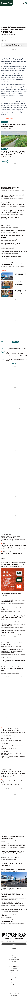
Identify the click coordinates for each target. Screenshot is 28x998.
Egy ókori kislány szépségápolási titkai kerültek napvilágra (19, 283)
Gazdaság (4, 121)
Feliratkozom (14, 944)
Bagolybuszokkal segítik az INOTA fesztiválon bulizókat (20, 274)
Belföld (5, 278)
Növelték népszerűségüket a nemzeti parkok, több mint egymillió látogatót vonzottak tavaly (13, 153)
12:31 (3, 352)
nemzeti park (4, 161)
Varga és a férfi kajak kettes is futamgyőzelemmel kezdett (16, 360)
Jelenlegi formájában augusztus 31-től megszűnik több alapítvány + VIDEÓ (16, 356)
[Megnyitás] (26, 3)
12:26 (3, 355)
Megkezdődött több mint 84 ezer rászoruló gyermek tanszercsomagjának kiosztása (20, 292)
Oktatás (5, 295)
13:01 (3, 345)
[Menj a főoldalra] (6, 3)
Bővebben (14, 363)
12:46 (3, 348)
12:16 (3, 359)
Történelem (6, 287)
